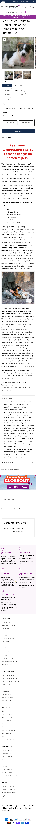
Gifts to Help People (8, 786)
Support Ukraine (7, 799)
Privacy (4, 655)
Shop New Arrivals (8, 740)
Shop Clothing (6, 720)
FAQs (3, 632)
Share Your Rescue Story (9, 776)
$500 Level (20, 95)
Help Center (6, 622)
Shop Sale (5, 736)
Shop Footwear (7, 724)
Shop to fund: (15, 12)
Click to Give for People (9, 678)
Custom (6, 99)
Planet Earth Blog (7, 772)
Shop (3, 2)
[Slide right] (34, 76)
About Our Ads (6, 664)
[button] (22, 7)
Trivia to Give (6, 684)
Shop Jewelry (6, 733)
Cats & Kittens (6, 753)
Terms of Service (7, 652)
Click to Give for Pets (8, 675)
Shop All (4, 711)
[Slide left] (2, 76)
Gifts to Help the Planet (9, 789)
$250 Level (7, 95)
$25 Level (18, 85)
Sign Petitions (24, 2)
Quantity (4, 112)
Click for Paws (6, 688)
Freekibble (5, 691)
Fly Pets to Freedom (8, 796)
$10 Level (7, 85)
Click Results (6, 641)
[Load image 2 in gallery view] (18, 75)
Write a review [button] (18, 531)
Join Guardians (12, 2)
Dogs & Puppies (7, 756)
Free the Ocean (7, 694)
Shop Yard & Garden (8, 730)
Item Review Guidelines (9, 661)
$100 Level (19, 90)
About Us (5, 635)
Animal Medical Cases (9, 792)
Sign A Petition (7, 700)
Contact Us (5, 628)
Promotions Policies (8, 658)
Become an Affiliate (8, 638)
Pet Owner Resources (9, 760)
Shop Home (6, 727)
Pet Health (5, 763)
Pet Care (5, 766)
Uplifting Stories (7, 769)
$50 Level (7, 90)
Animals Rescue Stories (9, 750)
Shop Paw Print (7, 717)
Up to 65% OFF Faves (18, 487)
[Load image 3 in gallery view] (27, 75)
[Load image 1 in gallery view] (9, 75)
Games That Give (7, 697)
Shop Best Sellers (7, 714)
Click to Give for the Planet (10, 681)
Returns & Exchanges (8, 625)
